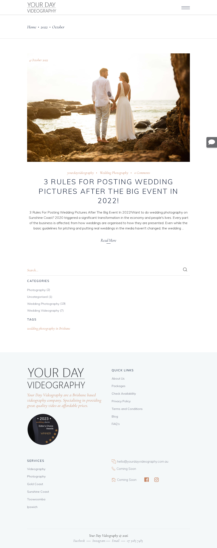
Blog (115, 416)
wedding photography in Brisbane (48, 328)
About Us (118, 378)
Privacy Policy (121, 401)
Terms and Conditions (127, 409)
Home (31, 27)
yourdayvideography (80, 173)
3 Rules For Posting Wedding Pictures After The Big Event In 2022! (108, 191)
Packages (118, 386)
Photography (36, 290)
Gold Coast (35, 484)
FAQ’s (116, 424)
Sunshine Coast (38, 492)
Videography (36, 469)
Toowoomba (36, 499)
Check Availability (124, 393)
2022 (44, 27)
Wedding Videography (43, 310)
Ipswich (32, 507)
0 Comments (142, 173)
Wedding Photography (114, 173)
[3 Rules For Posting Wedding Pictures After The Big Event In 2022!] (108, 107)
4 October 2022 (38, 60)
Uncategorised (37, 297)
